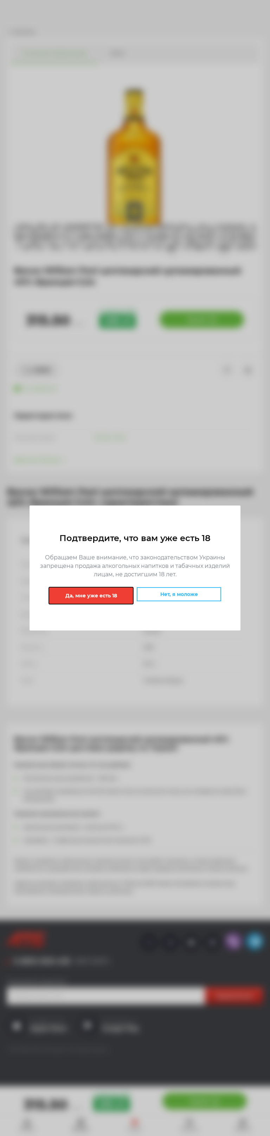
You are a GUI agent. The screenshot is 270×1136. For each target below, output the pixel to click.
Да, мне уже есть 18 (91, 595)
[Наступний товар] (242, 525)
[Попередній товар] (28, 525)
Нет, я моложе (179, 594)
